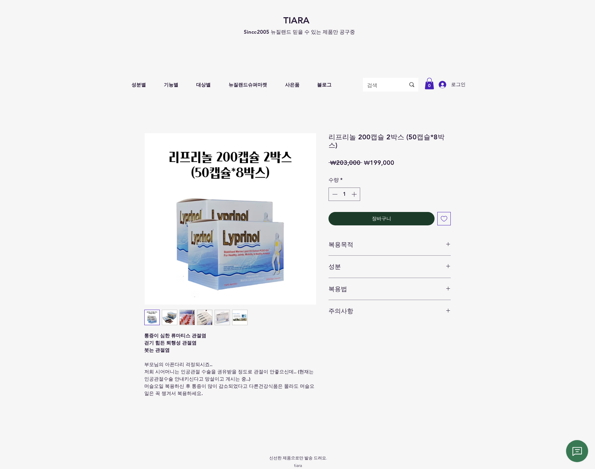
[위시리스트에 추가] (444, 218)
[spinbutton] (344, 194)
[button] (139, 84)
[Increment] (354, 194)
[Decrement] (334, 194)
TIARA (296, 20)
